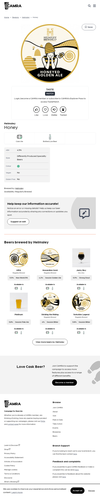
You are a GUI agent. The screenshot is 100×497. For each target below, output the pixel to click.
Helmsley (26, 17)
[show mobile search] (89, 5)
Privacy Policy (9, 453)
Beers (55, 436)
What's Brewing (10, 481)
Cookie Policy (9, 465)
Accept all (77, 490)
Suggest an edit (18, 221)
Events (55, 428)
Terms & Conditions (12, 474)
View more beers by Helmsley (50, 342)
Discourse (8, 478)
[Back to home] (13, 5)
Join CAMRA (58, 407)
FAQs (43, 421)
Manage (91, 490)
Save (90, 27)
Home (6, 17)
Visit (54, 415)
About (55, 411)
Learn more (17, 492)
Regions (15, 17)
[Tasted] (63, 109)
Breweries (57, 432)
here (75, 454)
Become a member (64, 382)
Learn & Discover (11, 445)
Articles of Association (13, 461)
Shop (6, 449)
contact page (13, 424)
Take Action (57, 424)
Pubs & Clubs (58, 420)
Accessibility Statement (13, 457)
